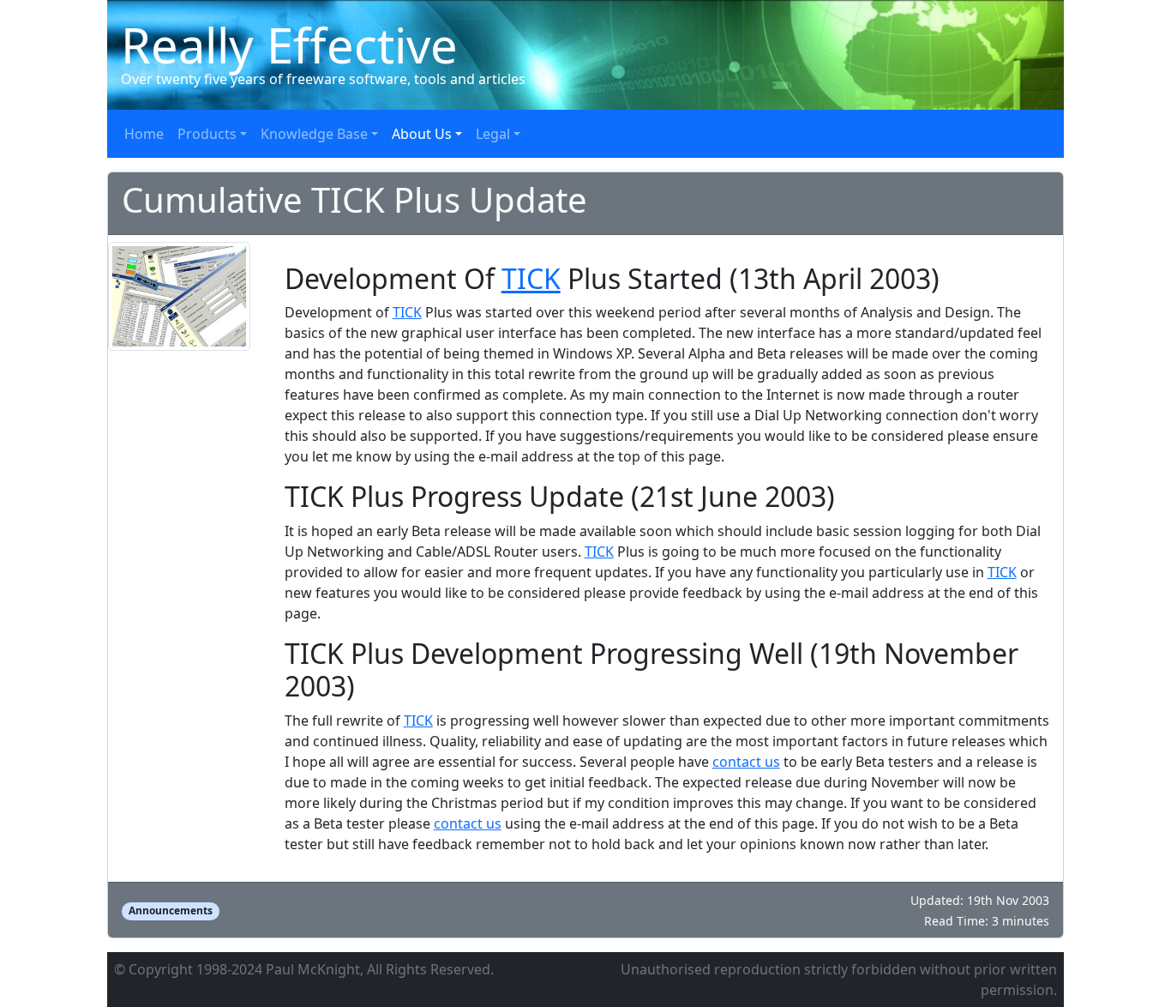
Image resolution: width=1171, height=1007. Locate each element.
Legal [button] (493, 133)
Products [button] (207, 133)
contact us (746, 761)
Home (144, 133)
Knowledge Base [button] (314, 133)
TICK (531, 278)
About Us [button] (422, 133)
